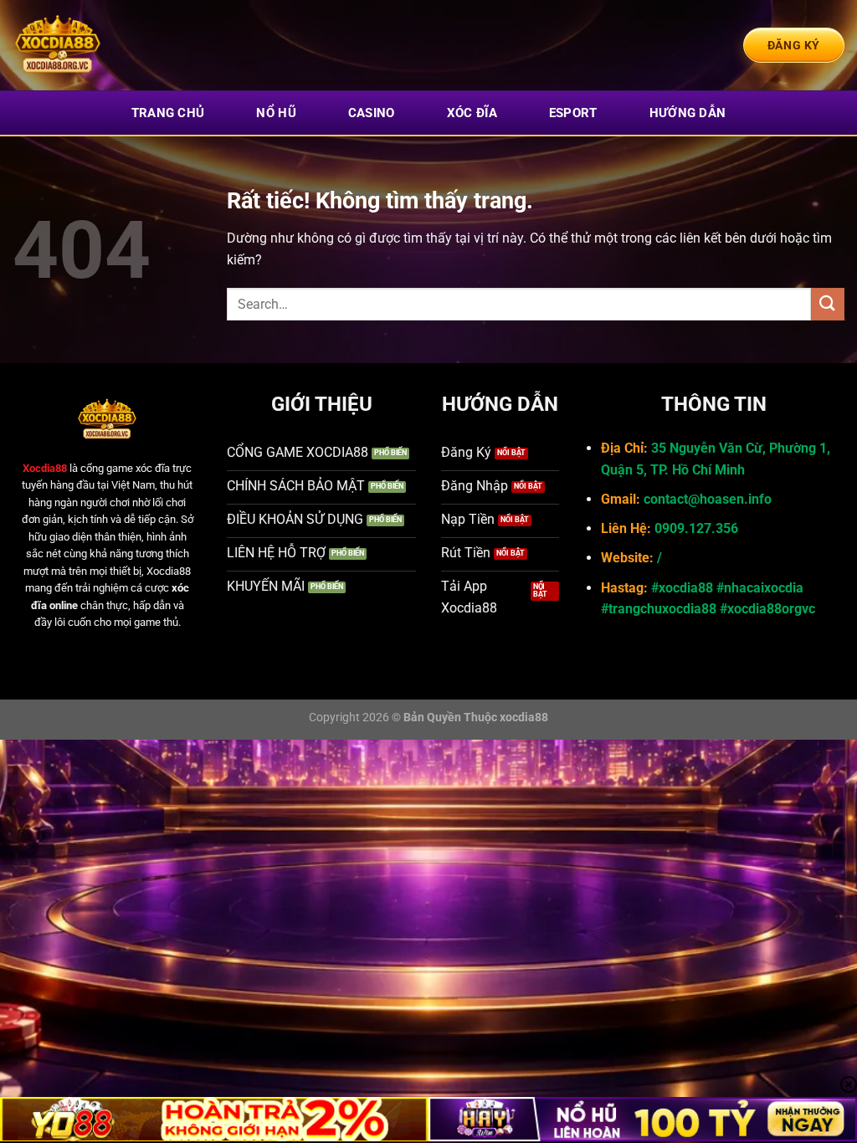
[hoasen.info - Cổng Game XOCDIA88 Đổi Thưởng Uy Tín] (96, 45)
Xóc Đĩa (472, 112)
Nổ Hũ (276, 112)
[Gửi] (827, 304)
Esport (573, 112)
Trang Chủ (168, 112)
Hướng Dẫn (687, 112)
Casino (371, 112)
